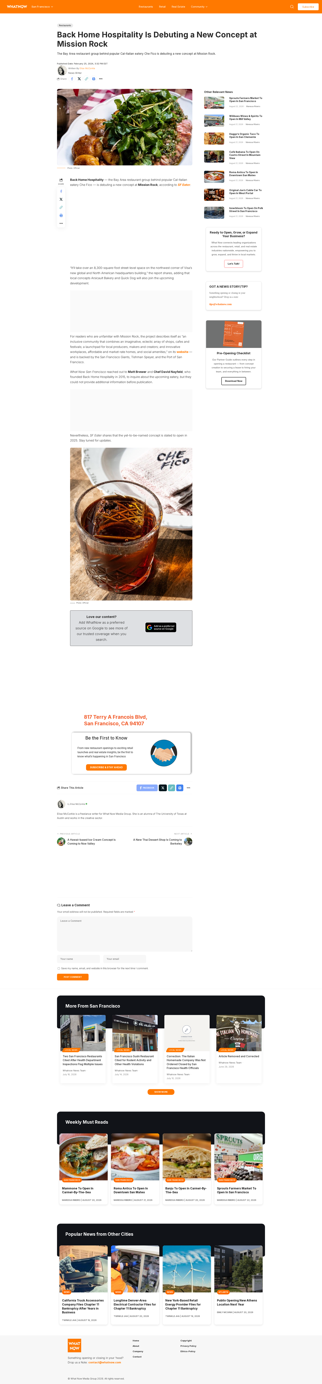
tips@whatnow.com (220, 304)
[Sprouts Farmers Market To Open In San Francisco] (214, 103)
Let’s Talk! (233, 263)
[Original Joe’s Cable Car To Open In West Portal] (214, 195)
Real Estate (178, 6)
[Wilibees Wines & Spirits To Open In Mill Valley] (214, 121)
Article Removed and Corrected (239, 1056)
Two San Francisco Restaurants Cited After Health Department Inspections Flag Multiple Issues (82, 1060)
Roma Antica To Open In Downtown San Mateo (243, 174)
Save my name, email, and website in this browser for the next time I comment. (104, 968)
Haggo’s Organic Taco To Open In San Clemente (244, 135)
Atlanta (223, 1292)
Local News (71, 1050)
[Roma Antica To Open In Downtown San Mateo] (214, 177)
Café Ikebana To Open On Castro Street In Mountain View (244, 154)
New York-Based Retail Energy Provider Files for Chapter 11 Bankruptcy (183, 1304)
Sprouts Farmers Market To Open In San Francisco (245, 99)
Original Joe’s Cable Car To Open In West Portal (245, 192)
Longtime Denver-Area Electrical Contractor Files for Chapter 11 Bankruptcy (135, 1304)
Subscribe (308, 6)
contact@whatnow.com (104, 1362)
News (67, 1292)
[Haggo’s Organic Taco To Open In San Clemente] (214, 139)
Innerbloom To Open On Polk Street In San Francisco (246, 210)
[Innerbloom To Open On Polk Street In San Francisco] (214, 213)
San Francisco (72, 1180)
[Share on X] (79, 78)
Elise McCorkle (87, 68)
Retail (162, 6)
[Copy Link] (86, 78)
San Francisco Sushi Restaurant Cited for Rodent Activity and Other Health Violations (134, 1060)
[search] (292, 7)
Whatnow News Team (74, 1070)
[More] (100, 78)
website (182, 352)
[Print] (93, 78)
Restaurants (146, 6)
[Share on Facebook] (72, 78)
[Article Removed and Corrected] (239, 1033)
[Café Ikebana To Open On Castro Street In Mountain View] (214, 156)
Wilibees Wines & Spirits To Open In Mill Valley (245, 117)
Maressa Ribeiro (253, 106)
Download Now (233, 381)
